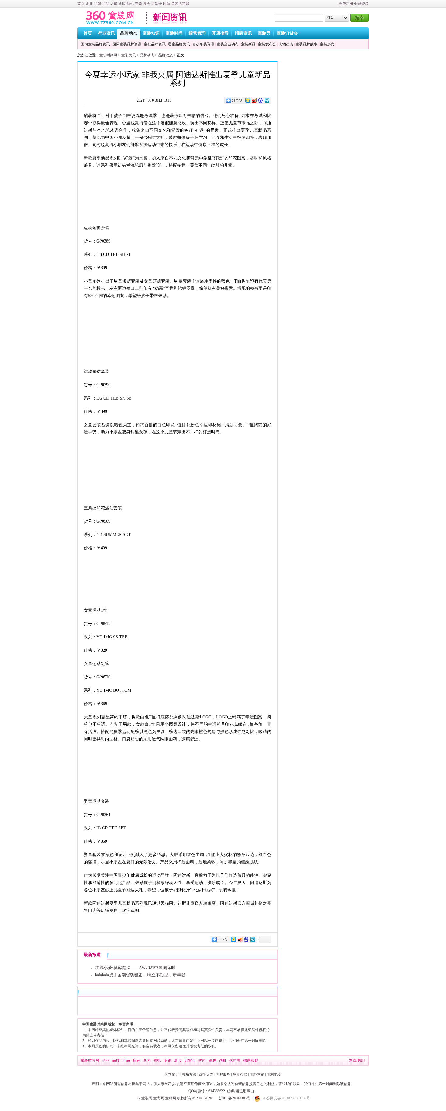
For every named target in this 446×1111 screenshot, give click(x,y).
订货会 (156, 4)
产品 (105, 4)
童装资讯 (128, 55)
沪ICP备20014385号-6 (236, 1098)
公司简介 (172, 1074)
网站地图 (274, 1074)
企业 (89, 4)
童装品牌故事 (306, 44)
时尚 (166, 4)
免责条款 (240, 1074)
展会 (146, 4)
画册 (222, 1060)
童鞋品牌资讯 (155, 44)
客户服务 (223, 1074)
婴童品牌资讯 (179, 44)
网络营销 (257, 1074)
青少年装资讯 (203, 44)
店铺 (113, 4)
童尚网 (158, 1098)
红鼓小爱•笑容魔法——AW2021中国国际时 (135, 967)
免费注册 (346, 4)
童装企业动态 (227, 44)
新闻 (122, 4)
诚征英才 (206, 1074)
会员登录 (361, 4)
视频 (212, 1060)
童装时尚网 (108, 55)
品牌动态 (147, 55)
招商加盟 (250, 1060)
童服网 (170, 1098)
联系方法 (189, 1074)
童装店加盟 (180, 4)
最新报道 (92, 954)
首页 (81, 4)
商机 (130, 4)
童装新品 (248, 44)
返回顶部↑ (357, 1060)
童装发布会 (267, 44)
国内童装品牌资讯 (95, 44)
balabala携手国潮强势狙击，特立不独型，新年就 (140, 975)
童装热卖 (327, 44)
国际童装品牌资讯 (126, 44)
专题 (138, 4)
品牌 (97, 4)
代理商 (234, 1060)
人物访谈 (286, 44)
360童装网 (144, 1098)
